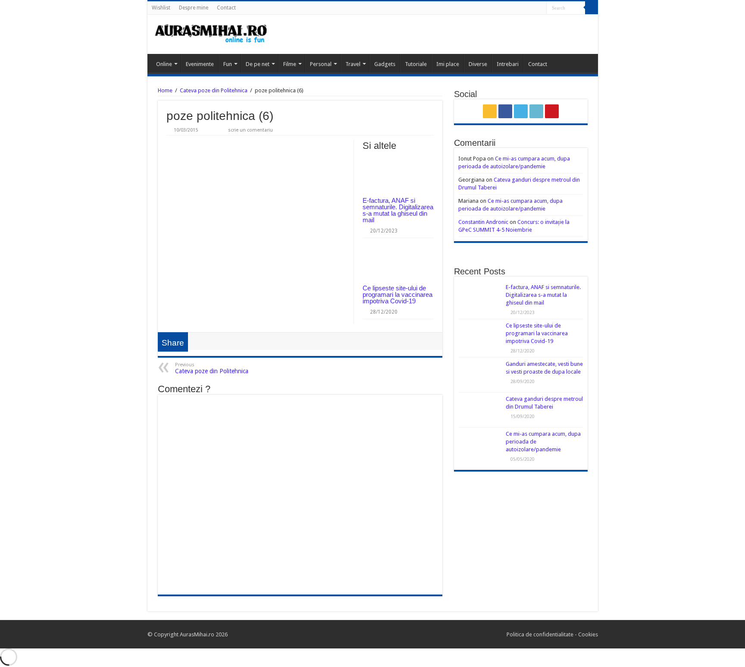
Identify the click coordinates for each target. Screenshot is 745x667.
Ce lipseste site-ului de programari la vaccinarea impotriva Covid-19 (397, 294)
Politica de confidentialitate (541, 634)
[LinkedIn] (532, 8)
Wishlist (161, 8)
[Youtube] (540, 8)
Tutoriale (416, 64)
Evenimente (200, 64)
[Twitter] (523, 8)
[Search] (591, 7)
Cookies (587, 634)
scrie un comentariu (250, 130)
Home (165, 90)
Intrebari (508, 64)
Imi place (447, 64)
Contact (226, 8)
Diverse (478, 64)
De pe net (257, 64)
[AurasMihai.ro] (211, 34)
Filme (289, 64)
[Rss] (507, 8)
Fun (227, 64)
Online (164, 64)
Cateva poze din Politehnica (213, 90)
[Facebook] (515, 8)
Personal (321, 64)
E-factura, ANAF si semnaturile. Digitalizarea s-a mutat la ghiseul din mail (398, 210)
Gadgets (384, 64)
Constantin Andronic (483, 222)
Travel (352, 64)
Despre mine (193, 8)
